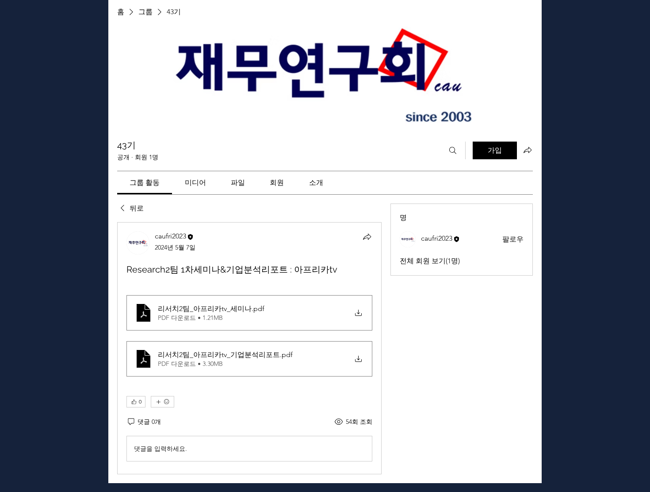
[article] (249, 348)
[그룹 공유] (527, 150)
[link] (145, 182)
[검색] (452, 150)
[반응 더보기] (162, 401)
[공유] (367, 236)
